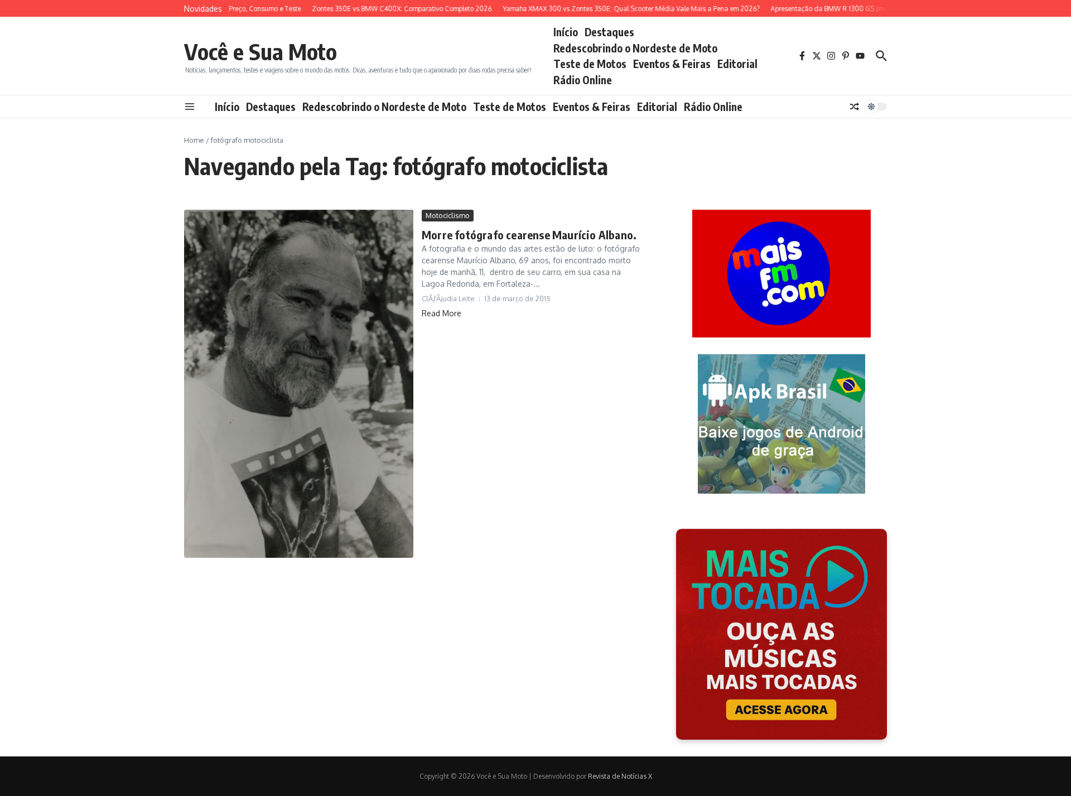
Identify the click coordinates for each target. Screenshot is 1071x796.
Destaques (609, 31)
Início (565, 31)
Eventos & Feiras (672, 63)
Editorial (737, 63)
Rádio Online (582, 79)
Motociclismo (448, 215)
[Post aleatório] (854, 106)
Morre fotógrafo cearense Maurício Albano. (529, 235)
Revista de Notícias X (620, 776)
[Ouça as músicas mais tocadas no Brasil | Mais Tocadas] (781, 634)
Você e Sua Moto (260, 51)
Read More (441, 313)
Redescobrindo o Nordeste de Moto (635, 48)
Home (194, 140)
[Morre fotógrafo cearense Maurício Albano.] (298, 384)
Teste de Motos (589, 63)
